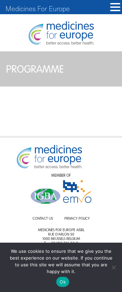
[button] (115, 7)
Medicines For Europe (37, 8)
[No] (113, 267)
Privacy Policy (77, 219)
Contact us (43, 219)
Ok (63, 282)
